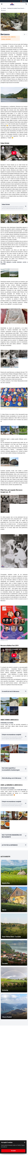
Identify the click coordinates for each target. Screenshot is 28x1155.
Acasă (4, 8)
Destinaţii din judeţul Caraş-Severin (15, 8)
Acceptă (13, 1150)
